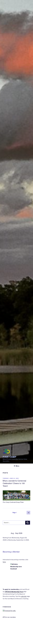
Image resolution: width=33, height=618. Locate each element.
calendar (23, 596)
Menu (17, 466)
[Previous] (5, 533)
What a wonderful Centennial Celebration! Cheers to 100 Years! (14, 483)
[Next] (27, 533)
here (4, 562)
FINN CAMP (9, 456)
